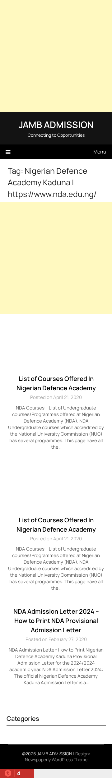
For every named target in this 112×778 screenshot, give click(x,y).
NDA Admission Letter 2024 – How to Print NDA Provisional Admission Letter (56, 620)
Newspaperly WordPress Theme (56, 759)
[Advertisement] (56, 56)
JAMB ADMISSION (56, 124)
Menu (99, 151)
